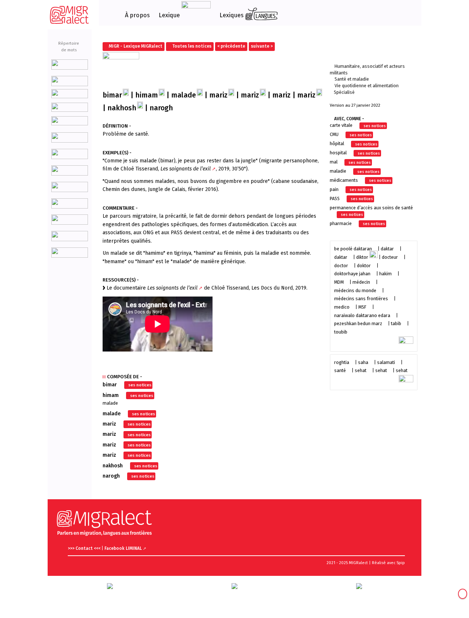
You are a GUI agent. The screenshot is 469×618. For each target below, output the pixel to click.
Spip (400, 562)
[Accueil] (70, 15)
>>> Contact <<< (84, 548)
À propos (137, 15)
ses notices (139, 384)
